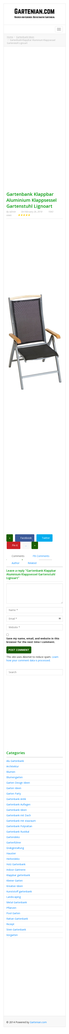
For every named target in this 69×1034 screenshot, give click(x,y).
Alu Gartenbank (15, 761)
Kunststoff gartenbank (19, 891)
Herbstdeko (13, 858)
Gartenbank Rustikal (17, 831)
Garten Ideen (13, 788)
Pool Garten (13, 913)
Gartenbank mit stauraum (21, 820)
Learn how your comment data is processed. (32, 658)
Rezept (10, 924)
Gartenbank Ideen (25, 37)
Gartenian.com (38, 1022)
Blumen (10, 771)
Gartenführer (13, 842)
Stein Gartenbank (16, 929)
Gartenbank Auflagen (18, 804)
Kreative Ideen (14, 886)
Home (10, 37)
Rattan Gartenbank (17, 918)
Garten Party (13, 793)
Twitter (45, 538)
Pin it (14, 545)
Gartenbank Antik (16, 799)
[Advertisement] (34, 83)
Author (15, 563)
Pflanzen (11, 907)
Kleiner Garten (14, 880)
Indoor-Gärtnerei (15, 869)
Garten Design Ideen (18, 782)
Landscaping (13, 897)
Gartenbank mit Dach (18, 815)
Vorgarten (12, 935)
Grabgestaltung (15, 848)
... (26, 545)
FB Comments (40, 556)
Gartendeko (13, 837)
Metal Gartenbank (16, 902)
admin (12, 211)
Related (31, 563)
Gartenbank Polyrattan (19, 826)
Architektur (12, 766)
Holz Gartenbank (15, 864)
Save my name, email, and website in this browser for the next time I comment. (32, 640)
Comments (17, 556)
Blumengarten (14, 777)
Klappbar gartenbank (18, 875)
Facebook (26, 538)
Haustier (11, 853)
